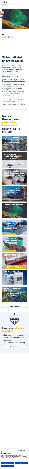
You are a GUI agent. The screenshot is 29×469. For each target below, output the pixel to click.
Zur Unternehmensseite (14, 346)
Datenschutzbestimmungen (22, 450)
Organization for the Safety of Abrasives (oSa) (13, 81)
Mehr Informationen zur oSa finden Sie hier (13, 104)
